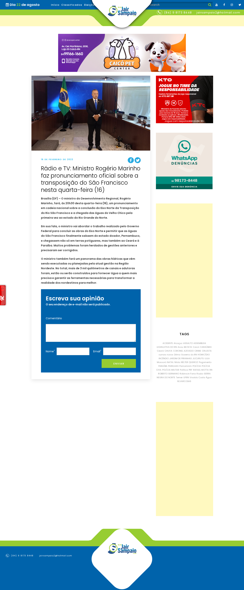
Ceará (160, 350)
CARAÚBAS (206, 347)
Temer (179, 377)
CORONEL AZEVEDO (183, 350)
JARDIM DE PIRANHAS (180, 358)
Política (184, 369)
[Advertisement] (184, 260)
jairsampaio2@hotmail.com (218, 12)
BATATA (188, 347)
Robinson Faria (188, 373)
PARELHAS (173, 366)
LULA (207, 358)
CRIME (197, 350)
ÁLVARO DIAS (184, 381)
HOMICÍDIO (204, 354)
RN (210, 369)
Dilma (177, 354)
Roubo (200, 373)
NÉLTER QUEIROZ (189, 362)
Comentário (54, 318)
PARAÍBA (162, 366)
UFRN (186, 377)
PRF (190, 369)
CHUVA (168, 350)
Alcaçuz (178, 343)
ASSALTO (188, 343)
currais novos (166, 354)
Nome (50, 351)
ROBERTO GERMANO (168, 373)
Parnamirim (185, 366)
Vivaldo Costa (197, 377)
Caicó (196, 347)
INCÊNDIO (164, 358)
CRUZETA (207, 350)
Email (97, 351)
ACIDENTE (168, 343)
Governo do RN (189, 354)
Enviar (118, 363)
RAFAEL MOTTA (201, 369)
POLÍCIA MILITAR (170, 369)
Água (209, 377)
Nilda (177, 362)
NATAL (170, 362)
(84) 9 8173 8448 (178, 12)
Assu (180, 347)
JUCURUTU (198, 358)
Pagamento (205, 362)
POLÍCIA (197, 366)
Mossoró (161, 362)
